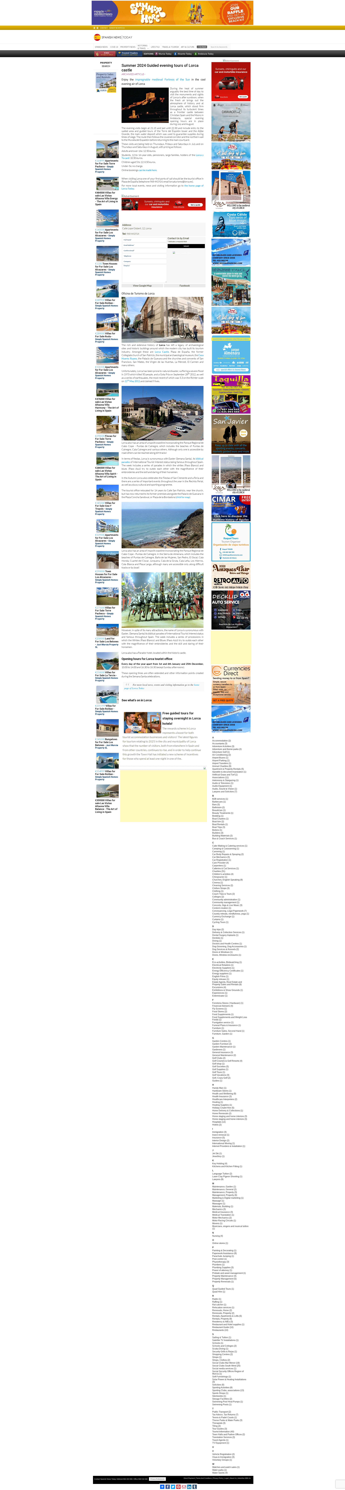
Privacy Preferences (157, 1479)
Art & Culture (187, 47)
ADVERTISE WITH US (116, 28)
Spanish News (101, 47)
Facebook (185, 285)
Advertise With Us (244, 1478)
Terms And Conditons (204, 1478)
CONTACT (104, 28)
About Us (233, 1478)
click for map (182, 497)
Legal (226, 1478)
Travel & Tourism (170, 47)
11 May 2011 (132, 381)
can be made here (148, 170)
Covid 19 (114, 47)
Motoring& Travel (142, 47)
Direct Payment (189, 1478)
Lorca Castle (162, 351)
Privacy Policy (218, 1478)
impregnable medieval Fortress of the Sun (162, 79)
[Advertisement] (163, 796)
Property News (127, 47)
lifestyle (155, 47)
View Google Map (142, 285)
